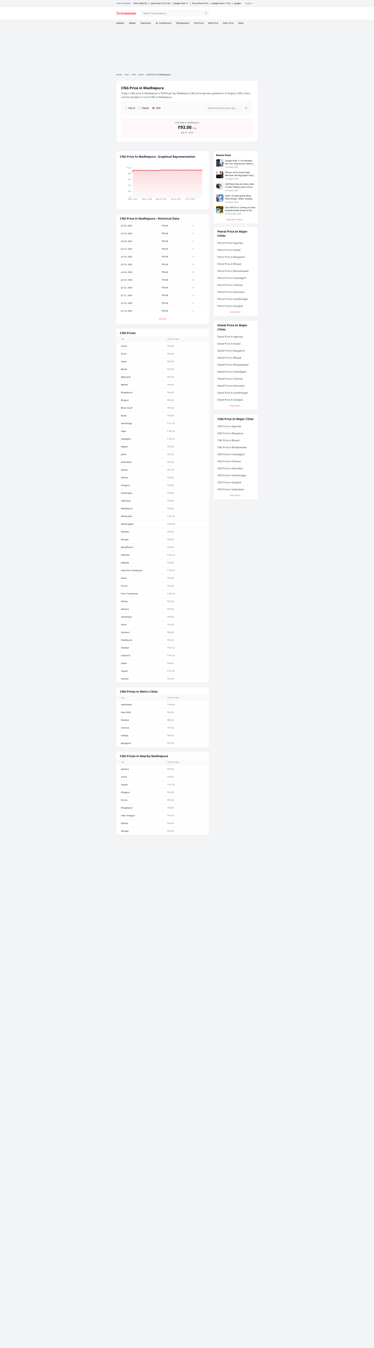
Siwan (124, 663)
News (241, 23)
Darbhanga (126, 423)
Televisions (145, 23)
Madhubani (126, 516)
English (248, 3)
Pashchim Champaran (132, 570)
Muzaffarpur (127, 547)
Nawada (125, 562)
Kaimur (124, 469)
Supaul (124, 671)
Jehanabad (126, 462)
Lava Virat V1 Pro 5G (160, 3)
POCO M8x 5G (140, 3)
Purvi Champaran (129, 593)
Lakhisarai (126, 500)
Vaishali (125, 678)
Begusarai (126, 377)
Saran (124, 624)
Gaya (123, 431)
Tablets (132, 23)
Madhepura (127, 508)
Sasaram (125, 632)
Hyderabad (126, 704)
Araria (124, 346)
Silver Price (228, 23)
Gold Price (213, 23)
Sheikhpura (126, 640)
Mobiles (120, 23)
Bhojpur (125, 400)
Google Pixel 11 (180, 3)
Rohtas (124, 601)
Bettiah (124, 384)
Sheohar (125, 647)
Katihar (124, 477)
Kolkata (124, 735)
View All (162, 318)
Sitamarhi (125, 655)
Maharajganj (127, 524)
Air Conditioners (164, 23)
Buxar (124, 415)
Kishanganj (126, 493)
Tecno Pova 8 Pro (200, 3)
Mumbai (125, 720)
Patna (124, 578)
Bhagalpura (127, 392)
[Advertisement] (235, 12)
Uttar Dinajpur (128, 815)
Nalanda (125, 554)
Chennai (125, 727)
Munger (125, 539)
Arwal (124, 361)
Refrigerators (182, 23)
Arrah (124, 353)
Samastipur (126, 616)
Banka (124, 369)
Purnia (124, 585)
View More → (236, 312)
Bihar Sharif (127, 407)
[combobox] (175, 13)
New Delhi (126, 712)
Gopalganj (126, 438)
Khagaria (125, 485)
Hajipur (124, 446)
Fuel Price (199, 23)
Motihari (125, 531)
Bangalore (126, 743)
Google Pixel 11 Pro (221, 3)
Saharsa (125, 609)
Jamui (124, 454)
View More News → (235, 219)
